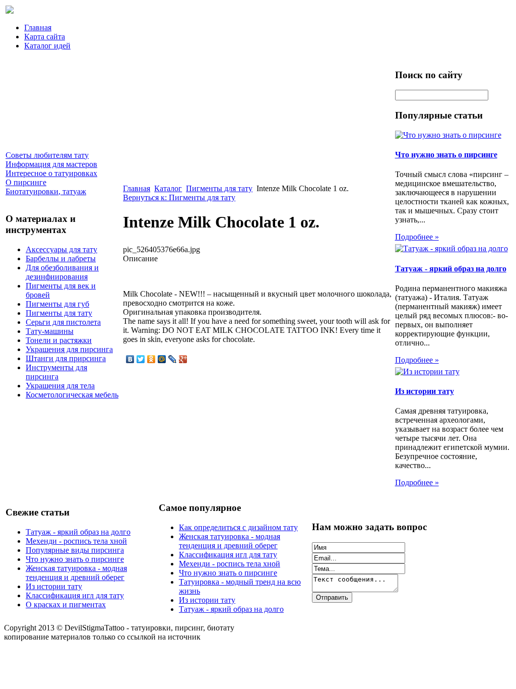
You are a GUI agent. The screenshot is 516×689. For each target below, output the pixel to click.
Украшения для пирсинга (69, 349)
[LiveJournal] (172, 359)
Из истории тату (424, 391)
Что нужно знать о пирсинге (446, 154)
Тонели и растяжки (59, 340)
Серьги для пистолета (63, 322)
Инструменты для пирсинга (56, 372)
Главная (37, 27)
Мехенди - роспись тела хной (76, 541)
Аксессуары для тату (61, 249)
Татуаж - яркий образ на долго (450, 268)
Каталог (168, 188)
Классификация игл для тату (75, 595)
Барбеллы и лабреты (61, 258)
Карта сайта (44, 36)
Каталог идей (47, 45)
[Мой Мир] (162, 359)
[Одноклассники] (151, 359)
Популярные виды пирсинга (75, 550)
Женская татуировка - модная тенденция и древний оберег (76, 573)
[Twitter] (141, 359)
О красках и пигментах (66, 604)
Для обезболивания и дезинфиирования (62, 272)
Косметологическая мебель (72, 394)
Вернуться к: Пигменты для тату (179, 197)
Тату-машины (50, 331)
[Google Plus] (183, 359)
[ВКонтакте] (130, 359)
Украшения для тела (60, 385)
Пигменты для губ (57, 304)
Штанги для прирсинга (66, 358)
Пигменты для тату (59, 313)
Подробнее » (417, 237)
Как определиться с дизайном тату (238, 527)
